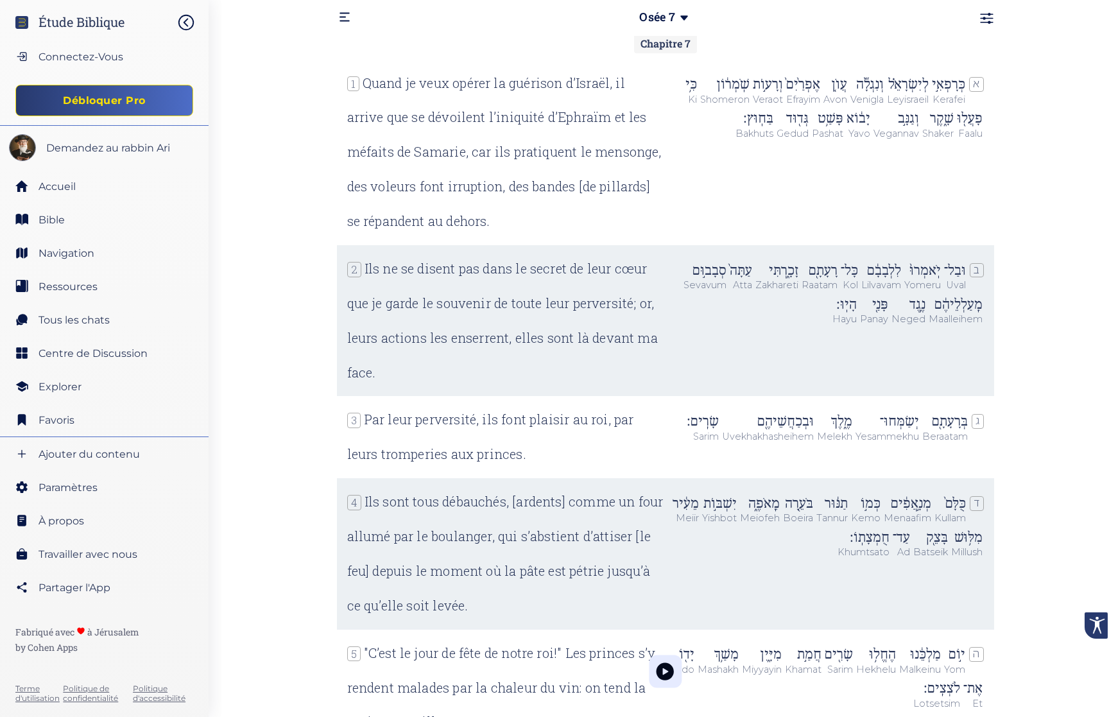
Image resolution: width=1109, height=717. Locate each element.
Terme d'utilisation (37, 693)
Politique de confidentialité (90, 693)
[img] (192, 22)
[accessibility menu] (1096, 625)
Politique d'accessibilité (159, 693)
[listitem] (104, 219)
